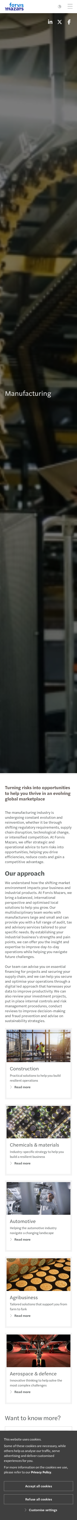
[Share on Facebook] (69, 21)
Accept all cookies (38, 1486)
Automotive (23, 1220)
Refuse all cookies (38, 1499)
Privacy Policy (41, 1472)
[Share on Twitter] (59, 21)
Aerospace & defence (33, 1373)
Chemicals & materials (34, 1144)
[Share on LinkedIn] (50, 21)
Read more (22, 1087)
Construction (24, 1068)
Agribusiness (24, 1297)
